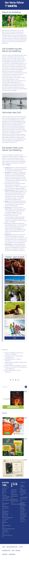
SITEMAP (17, 550)
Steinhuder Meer (9, 190)
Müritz (6, 201)
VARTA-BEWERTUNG (12, 547)
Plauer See (8, 234)
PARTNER (4, 554)
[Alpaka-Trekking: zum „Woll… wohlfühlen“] (15, 310)
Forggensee (8, 244)
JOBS (3, 547)
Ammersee (8, 207)
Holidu (8, 164)
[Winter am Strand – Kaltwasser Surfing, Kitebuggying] (15, 280)
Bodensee (7, 167)
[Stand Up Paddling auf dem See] (14, 93)
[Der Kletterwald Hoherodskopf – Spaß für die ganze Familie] (15, 293)
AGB (13, 550)
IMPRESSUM (12, 554)
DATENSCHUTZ (6, 550)
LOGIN (21, 547)
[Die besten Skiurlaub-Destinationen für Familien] (15, 328)
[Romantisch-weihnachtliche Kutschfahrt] (15, 267)
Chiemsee (7, 172)
